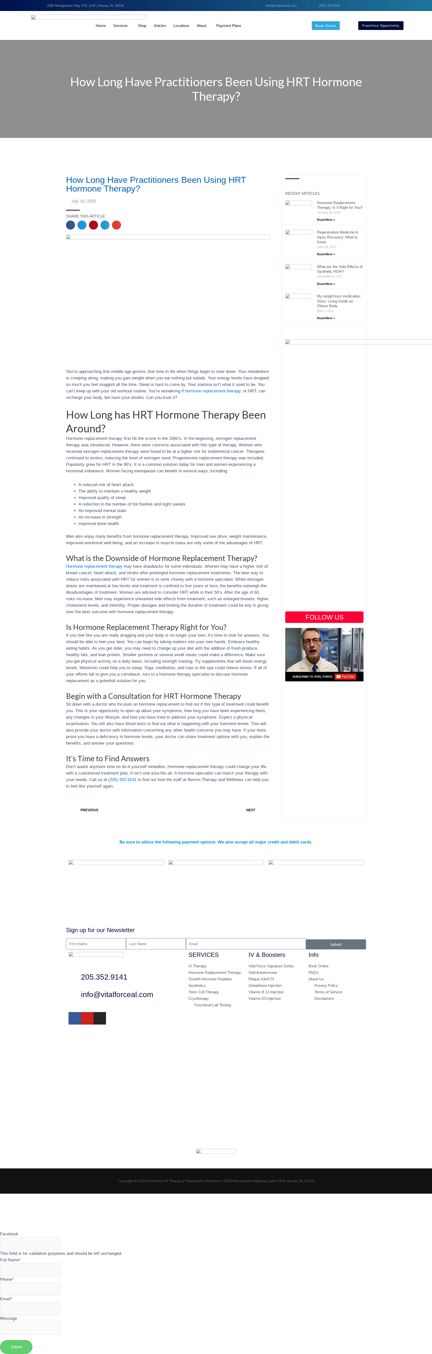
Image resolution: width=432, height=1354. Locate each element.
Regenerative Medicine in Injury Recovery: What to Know (337, 237)
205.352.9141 (104, 977)
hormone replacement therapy (212, 391)
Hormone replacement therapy (94, 566)
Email (6, 1299)
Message (8, 1318)
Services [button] (120, 25)
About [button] (201, 25)
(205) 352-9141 (122, 779)
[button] (70, 225)
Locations (181, 25)
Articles (160, 25)
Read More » (326, 220)
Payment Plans (228, 25)
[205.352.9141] (74, 978)
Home (101, 25)
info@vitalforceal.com (117, 994)
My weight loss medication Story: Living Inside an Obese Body (338, 301)
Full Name (10, 1260)
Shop (142, 25)
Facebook (9, 1234)
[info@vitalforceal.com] (74, 996)
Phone (7, 1279)
